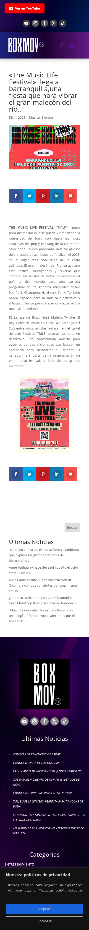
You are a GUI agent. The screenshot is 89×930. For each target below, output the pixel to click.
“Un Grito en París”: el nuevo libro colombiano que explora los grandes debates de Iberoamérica (44, 555)
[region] (44, 899)
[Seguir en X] (53, 23)
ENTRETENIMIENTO (19, 864)
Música (34, 117)
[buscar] (62, 45)
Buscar (72, 527)
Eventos (47, 117)
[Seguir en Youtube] (26, 23)
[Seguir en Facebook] (44, 23)
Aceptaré (44, 909)
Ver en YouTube (27, 8)
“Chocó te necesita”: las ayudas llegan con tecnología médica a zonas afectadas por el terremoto (42, 615)
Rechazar (44, 921)
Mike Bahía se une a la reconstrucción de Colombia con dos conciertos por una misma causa (43, 585)
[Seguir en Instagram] (35, 23)
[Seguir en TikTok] (62, 23)
